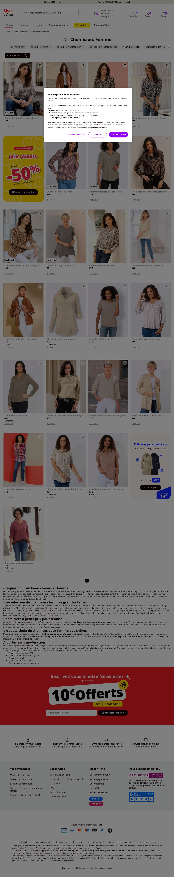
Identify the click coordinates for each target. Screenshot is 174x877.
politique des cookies (99, 127)
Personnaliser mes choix (75, 134)
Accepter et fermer (119, 134)
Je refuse (97, 134)
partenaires (84, 98)
